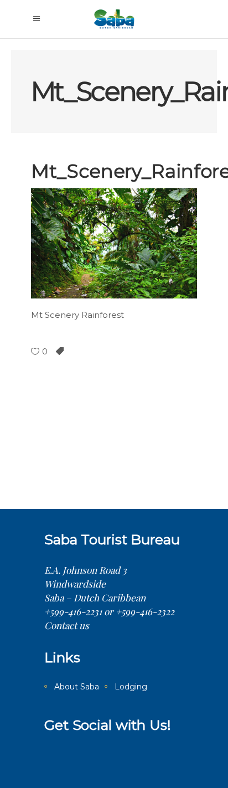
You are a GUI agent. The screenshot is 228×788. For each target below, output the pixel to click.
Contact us (66, 625)
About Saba (76, 687)
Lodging (131, 687)
